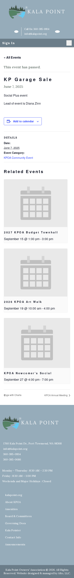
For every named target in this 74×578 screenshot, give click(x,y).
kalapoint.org (13, 495)
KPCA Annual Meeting (56, 395)
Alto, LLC (64, 573)
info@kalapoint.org (35, 33)
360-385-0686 (12, 459)
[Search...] (16, 31)
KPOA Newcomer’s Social (28, 373)
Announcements (15, 544)
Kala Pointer (13, 530)
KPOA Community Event (18, 158)
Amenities (11, 509)
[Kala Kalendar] (57, 31)
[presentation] (35, 203)
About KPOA (13, 502)
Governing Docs (15, 523)
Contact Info (13, 537)
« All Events (12, 57)
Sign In (8, 43)
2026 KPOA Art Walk (23, 302)
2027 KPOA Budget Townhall (31, 232)
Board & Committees (18, 516)
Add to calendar (23, 121)
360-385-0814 (41, 29)
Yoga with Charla (12, 395)
